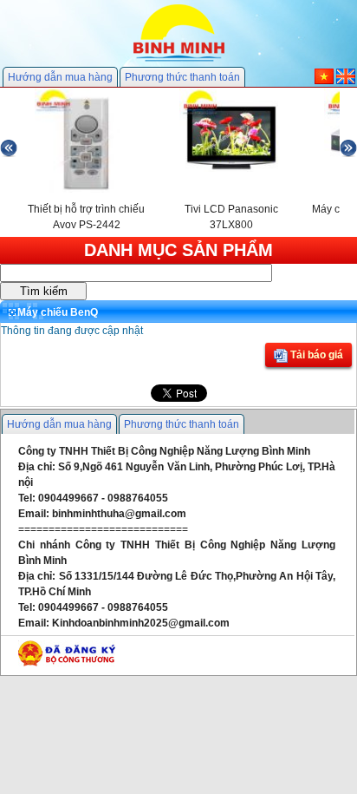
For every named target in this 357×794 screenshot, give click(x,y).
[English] (345, 81)
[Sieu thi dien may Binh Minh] (179, 60)
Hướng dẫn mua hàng (60, 77)
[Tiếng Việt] (324, 81)
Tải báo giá (315, 355)
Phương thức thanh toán (182, 77)
